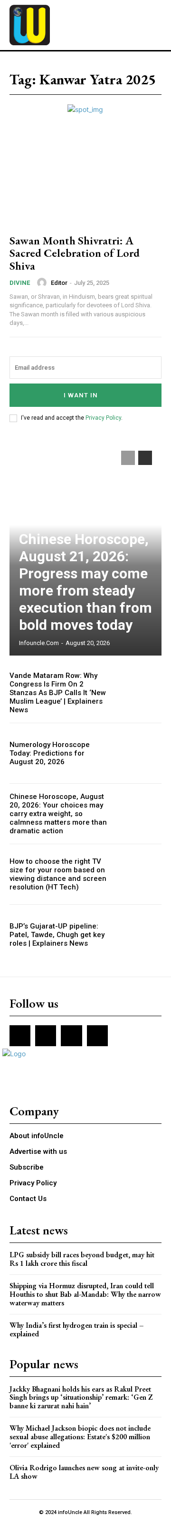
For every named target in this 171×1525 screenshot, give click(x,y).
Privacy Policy (103, 417)
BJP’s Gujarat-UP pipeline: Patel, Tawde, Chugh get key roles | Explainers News (57, 935)
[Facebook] (20, 1035)
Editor (59, 282)
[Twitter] (71, 1035)
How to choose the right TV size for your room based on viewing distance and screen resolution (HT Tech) (58, 874)
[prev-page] (128, 458)
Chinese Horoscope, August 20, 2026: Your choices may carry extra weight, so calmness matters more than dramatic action (58, 813)
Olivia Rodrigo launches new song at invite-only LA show (84, 1472)
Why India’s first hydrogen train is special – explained (77, 1329)
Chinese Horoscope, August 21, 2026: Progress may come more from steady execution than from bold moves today (85, 582)
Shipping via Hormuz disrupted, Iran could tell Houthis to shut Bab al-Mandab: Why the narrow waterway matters (85, 1294)
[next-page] (145, 458)
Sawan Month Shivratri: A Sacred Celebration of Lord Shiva (75, 253)
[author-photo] (43, 282)
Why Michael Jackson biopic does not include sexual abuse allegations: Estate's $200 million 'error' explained (80, 1436)
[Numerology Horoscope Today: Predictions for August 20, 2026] (139, 753)
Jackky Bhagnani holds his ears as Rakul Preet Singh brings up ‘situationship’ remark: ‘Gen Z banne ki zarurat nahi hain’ (81, 1397)
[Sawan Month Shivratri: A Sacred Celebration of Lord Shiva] (86, 179)
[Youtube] (97, 1035)
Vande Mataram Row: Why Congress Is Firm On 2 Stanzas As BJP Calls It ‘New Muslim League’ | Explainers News (58, 692)
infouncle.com (39, 642)
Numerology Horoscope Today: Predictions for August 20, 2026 (50, 753)
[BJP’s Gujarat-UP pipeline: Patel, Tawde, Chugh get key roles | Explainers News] (139, 935)
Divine (20, 282)
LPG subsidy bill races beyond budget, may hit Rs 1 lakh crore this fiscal (82, 1259)
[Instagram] (45, 1035)
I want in (81, 395)
